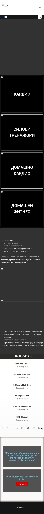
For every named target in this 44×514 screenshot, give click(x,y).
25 (22, 428)
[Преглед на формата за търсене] (40, 17)
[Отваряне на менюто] (40, 7)
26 (28, 428)
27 (34, 428)
